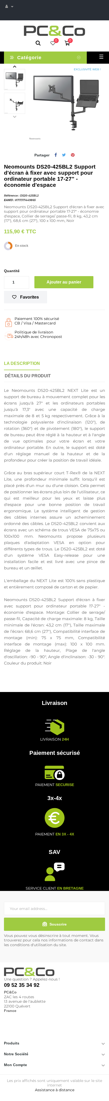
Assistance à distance (54, 1090)
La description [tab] (22, 363)
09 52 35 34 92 (21, 985)
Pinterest (73, 155)
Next (14, 66)
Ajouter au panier (64, 282)
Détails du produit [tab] (28, 376)
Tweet (64, 155)
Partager (55, 155)
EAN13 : (9, 200)
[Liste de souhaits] (53, 43)
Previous (14, 116)
